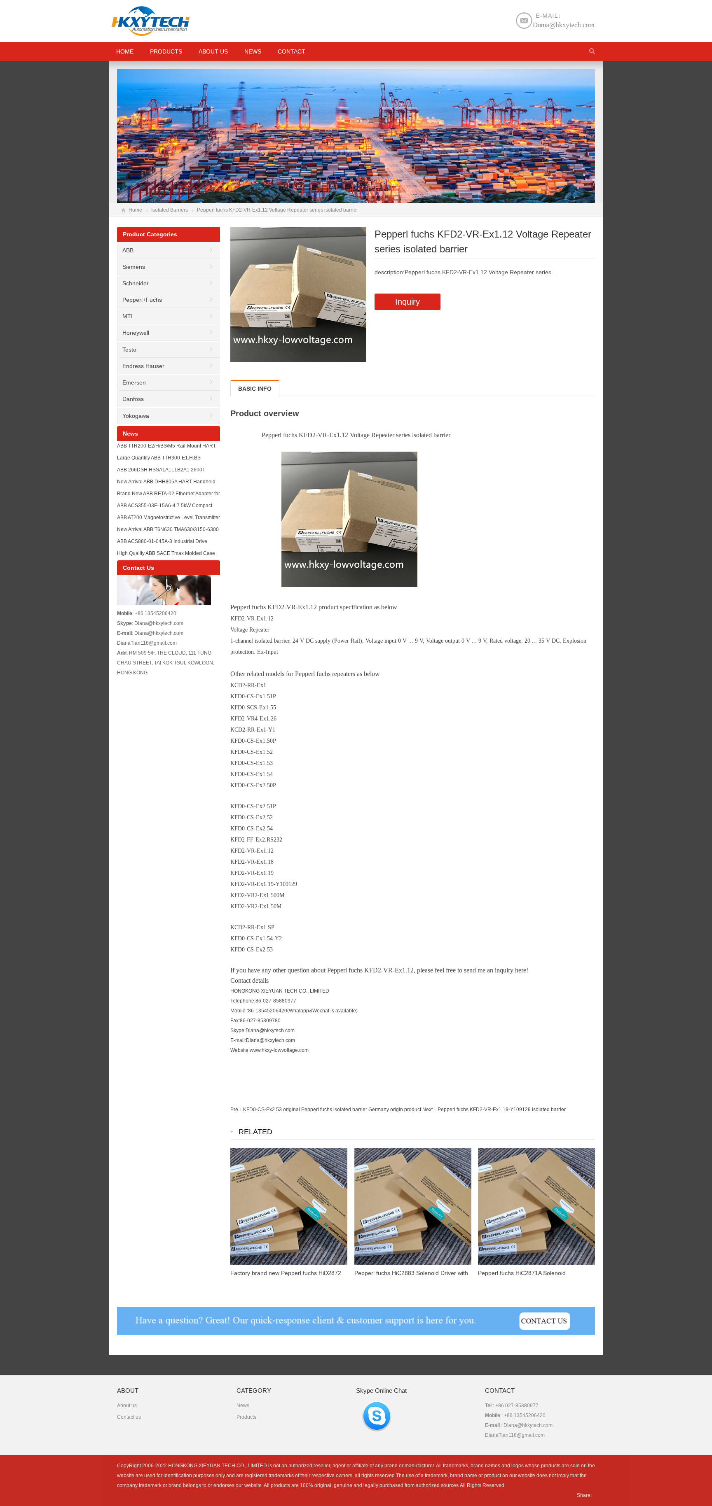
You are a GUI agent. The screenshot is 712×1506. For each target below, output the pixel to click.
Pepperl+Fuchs (142, 299)
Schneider (135, 283)
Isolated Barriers (169, 210)
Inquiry (407, 301)
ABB (128, 250)
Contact (291, 51)
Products (166, 51)
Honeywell (135, 332)
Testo (129, 349)
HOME (125, 51)
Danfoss (133, 399)
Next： (430, 1109)
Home (135, 210)
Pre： (236, 1109)
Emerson (134, 382)
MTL (128, 316)
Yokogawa (135, 416)
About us (213, 51)
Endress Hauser (143, 366)
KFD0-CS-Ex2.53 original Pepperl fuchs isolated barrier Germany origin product (332, 1109)
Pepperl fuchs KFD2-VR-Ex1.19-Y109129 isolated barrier (502, 1109)
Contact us (129, 1417)
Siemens (133, 266)
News (252, 51)
